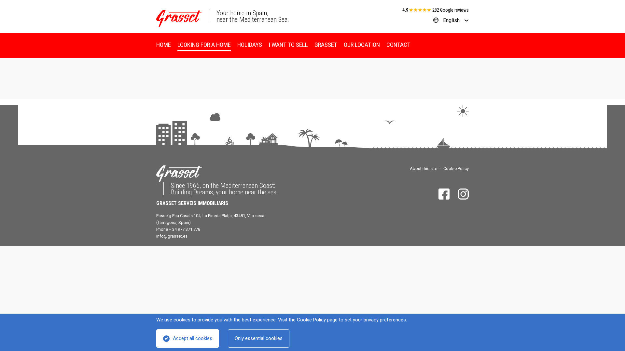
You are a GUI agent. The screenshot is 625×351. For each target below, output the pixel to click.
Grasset (325, 44)
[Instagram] (463, 194)
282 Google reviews (450, 10)
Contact (398, 44)
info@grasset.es (172, 236)
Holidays (249, 44)
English (451, 20)
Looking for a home (204, 44)
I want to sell (288, 44)
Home (163, 44)
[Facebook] (444, 194)
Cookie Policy (311, 320)
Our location (362, 44)
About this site (423, 168)
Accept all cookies (192, 338)
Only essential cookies (259, 338)
